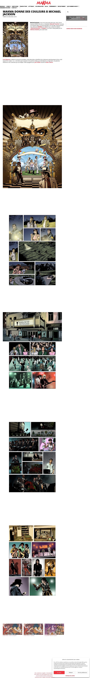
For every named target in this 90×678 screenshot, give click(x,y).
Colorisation (39, 6)
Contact (14, 7)
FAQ (36, 673)
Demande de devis (5, 7)
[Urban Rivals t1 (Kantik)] (33, 629)
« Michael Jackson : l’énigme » (38, 28)
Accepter (59, 672)
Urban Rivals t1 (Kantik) (29, 635)
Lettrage (31, 6)
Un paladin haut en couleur (51, 635)
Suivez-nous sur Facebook (74, 28)
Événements (52, 6)
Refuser (71, 672)
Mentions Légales (41, 673)
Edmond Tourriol (54, 24)
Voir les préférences (82, 672)
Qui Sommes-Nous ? (72, 6)
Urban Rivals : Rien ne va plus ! (10, 635)
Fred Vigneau (6, 59)
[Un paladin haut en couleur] (54, 629)
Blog (46, 6)
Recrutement (62, 6)
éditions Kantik (34, 29)
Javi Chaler (38, 62)
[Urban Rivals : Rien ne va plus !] (12, 629)
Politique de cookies (70, 675)
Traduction (23, 6)
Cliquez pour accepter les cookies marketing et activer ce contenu (76, 18)
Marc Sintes (49, 62)
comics (8, 6)
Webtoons (15, 6)
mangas (2, 6)
